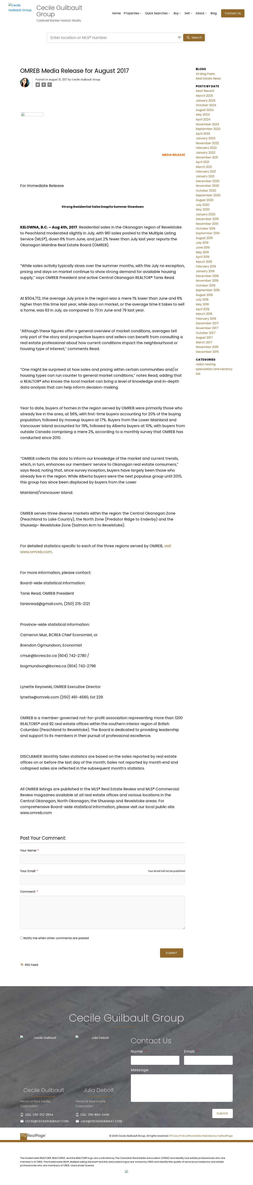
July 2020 (202, 205)
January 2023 (205, 138)
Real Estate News (208, 78)
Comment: (28, 891)
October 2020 (206, 190)
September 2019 (207, 233)
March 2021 (204, 167)
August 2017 (204, 337)
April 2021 (202, 162)
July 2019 (202, 243)
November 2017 (207, 328)
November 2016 (207, 347)
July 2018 (202, 299)
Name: (137, 1051)
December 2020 (207, 181)
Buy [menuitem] (176, 13)
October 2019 (205, 228)
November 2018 (207, 281)
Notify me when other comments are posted (56, 938)
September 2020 (208, 195)
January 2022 (205, 152)
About (200, 13)
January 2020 (205, 214)
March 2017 (204, 342)
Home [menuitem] (116, 13)
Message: (140, 1070)
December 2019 (207, 219)
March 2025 (204, 96)
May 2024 (203, 114)
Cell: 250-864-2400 (94, 1114)
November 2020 (207, 186)
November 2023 (207, 124)
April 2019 (202, 257)
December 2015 (207, 352)
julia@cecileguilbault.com (101, 1121)
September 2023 (208, 129)
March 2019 (204, 262)
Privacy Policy (178, 1135)
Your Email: (28, 871)
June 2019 (203, 247)
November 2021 (207, 157)
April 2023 (203, 134)
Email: (190, 1051)
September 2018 (208, 290)
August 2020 (205, 200)
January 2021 (205, 176)
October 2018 (205, 285)
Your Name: (28, 850)
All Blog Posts (205, 74)
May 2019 (202, 252)
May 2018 (202, 304)
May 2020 (203, 209)
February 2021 (206, 171)
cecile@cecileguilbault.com (46, 1121)
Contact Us (233, 13)
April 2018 (202, 309)
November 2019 (207, 224)
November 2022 (207, 143)
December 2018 (207, 276)
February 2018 (206, 318)
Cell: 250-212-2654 (39, 1114)
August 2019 (204, 238)
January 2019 (205, 271)
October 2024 (206, 105)
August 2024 (205, 110)
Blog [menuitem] (213, 13)
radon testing (205, 364)
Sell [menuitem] (187, 13)
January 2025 (205, 100)
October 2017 (205, 333)
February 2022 (206, 148)
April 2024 (203, 119)
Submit (172, 953)
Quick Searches (156, 13)
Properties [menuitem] (131, 13)
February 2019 (206, 266)
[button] (232, 13)
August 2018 (204, 295)
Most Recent (205, 91)
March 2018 (204, 314)
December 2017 (207, 323)
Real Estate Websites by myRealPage (210, 1135)
